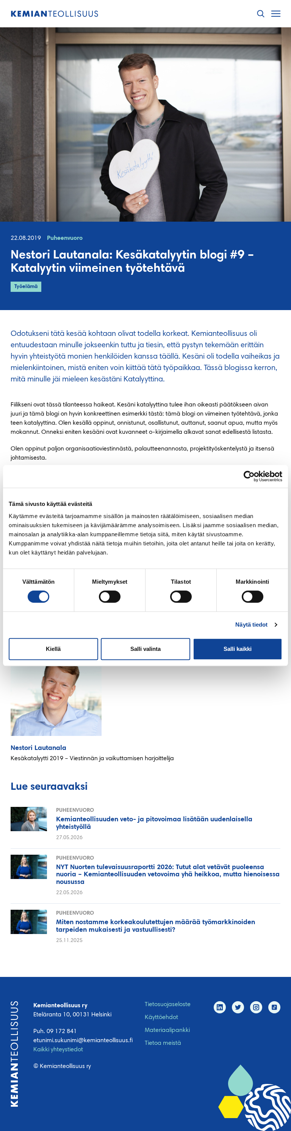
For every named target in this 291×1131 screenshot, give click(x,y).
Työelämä (26, 287)
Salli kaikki (238, 649)
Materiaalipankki (167, 1030)
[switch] (109, 597)
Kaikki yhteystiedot (58, 1050)
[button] (260, 14)
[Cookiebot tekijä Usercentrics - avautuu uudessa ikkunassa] (249, 476)
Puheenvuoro (65, 238)
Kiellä (53, 649)
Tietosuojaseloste (168, 1005)
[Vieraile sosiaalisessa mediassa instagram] (256, 1007)
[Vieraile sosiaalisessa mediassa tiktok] (274, 1007)
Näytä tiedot (251, 624)
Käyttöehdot (161, 1017)
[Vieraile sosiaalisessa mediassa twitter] (238, 1007)
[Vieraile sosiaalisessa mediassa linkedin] (220, 1007)
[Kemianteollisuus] (55, 13)
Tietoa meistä (163, 1043)
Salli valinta (145, 649)
